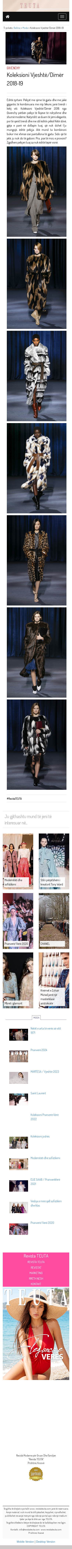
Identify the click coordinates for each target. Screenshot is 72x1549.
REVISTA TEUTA (36, 1262)
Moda (25, 27)
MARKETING (36, 1273)
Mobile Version (25, 1541)
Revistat (36, 1267)
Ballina (17, 27)
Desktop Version (45, 1541)
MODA (36, 1017)
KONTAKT (36, 1284)
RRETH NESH (36, 1278)
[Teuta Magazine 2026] (36, 1333)
